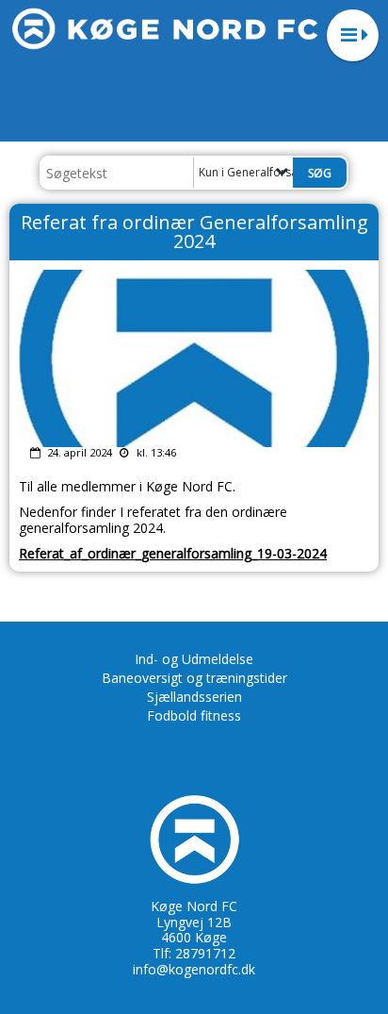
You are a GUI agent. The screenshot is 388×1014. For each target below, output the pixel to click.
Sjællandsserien (194, 697)
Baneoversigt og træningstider (194, 678)
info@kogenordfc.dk (194, 969)
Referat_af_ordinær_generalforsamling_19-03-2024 (173, 553)
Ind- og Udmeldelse (194, 659)
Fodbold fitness (194, 715)
